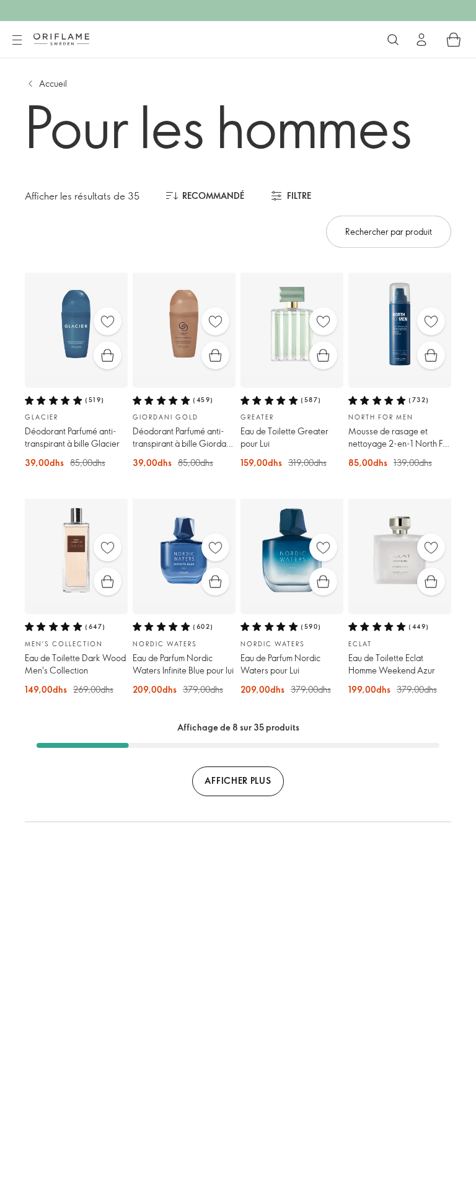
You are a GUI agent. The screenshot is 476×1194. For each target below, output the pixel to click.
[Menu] (16, 40)
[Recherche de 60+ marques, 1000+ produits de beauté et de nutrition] (393, 39)
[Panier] (454, 40)
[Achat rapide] (107, 355)
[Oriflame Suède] (61, 39)
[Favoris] (107, 321)
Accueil (53, 83)
